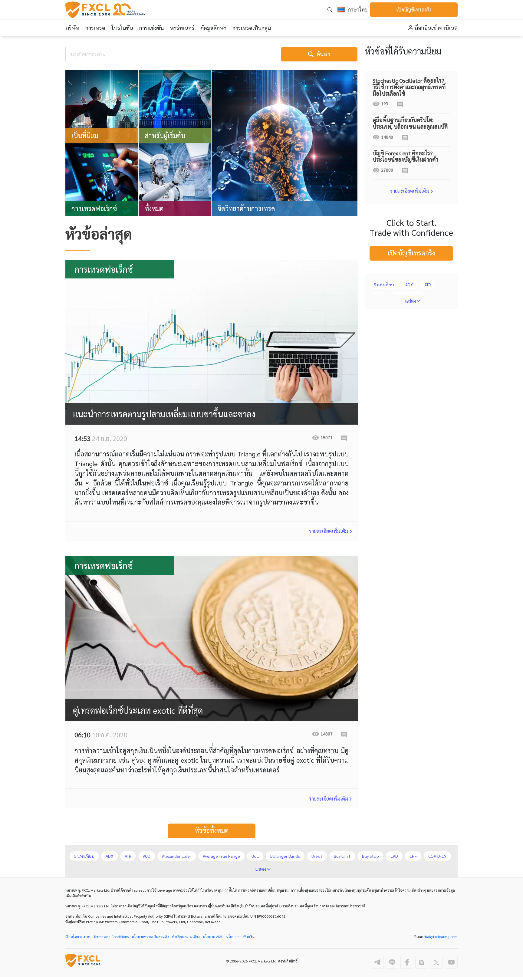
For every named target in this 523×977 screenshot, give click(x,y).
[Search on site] (329, 9)
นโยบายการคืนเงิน (240, 936)
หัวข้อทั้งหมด (212, 830)
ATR (427, 284)
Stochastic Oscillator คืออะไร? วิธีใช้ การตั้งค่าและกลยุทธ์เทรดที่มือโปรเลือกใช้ (409, 87)
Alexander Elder (176, 856)
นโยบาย (213, 936)
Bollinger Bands (285, 856)
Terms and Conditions (111, 936)
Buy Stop (370, 856)
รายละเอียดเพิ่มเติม (328, 531)
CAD (394, 856)
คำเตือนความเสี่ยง (186, 936)
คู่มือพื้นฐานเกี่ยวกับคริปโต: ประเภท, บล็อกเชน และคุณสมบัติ (410, 123)
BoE (255, 856)
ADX (409, 284)
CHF (413, 856)
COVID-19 (437, 856)
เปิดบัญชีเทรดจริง (413, 9)
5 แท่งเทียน (384, 284)
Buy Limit (342, 856)
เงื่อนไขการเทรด (77, 936)
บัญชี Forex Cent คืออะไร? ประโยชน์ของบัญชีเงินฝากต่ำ (405, 156)
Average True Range (221, 856)
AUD (146, 856)
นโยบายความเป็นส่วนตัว (150, 936)
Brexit (316, 856)
